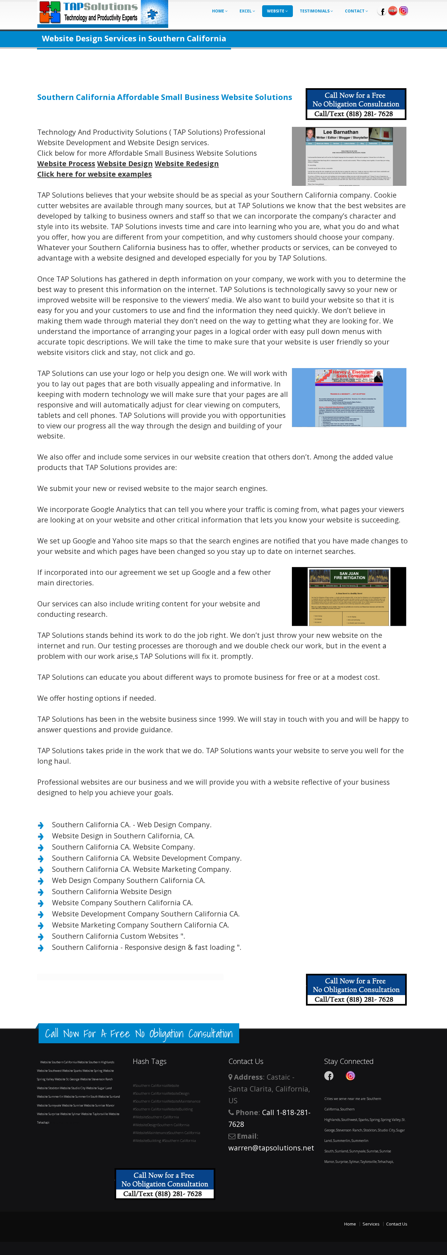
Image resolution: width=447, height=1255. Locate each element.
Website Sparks (72, 1071)
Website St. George (67, 1079)
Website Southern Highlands (95, 1062)
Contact (355, 11)
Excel (246, 11)
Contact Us (396, 1224)
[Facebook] (381, 10)
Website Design (125, 163)
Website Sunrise (73, 1105)
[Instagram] (403, 10)
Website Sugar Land (99, 1088)
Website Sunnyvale (49, 1105)
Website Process (66, 163)
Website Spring (92, 1071)
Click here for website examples (94, 174)
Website (276, 11)
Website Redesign (187, 163)
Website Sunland (109, 1096)
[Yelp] (392, 10)
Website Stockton (48, 1088)
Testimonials (315, 11)
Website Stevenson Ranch (96, 1079)
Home (218, 11)
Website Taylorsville (95, 1114)
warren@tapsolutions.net (271, 1147)
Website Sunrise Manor (99, 1105)
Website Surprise (48, 1114)
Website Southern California (58, 1062)
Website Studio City (73, 1088)
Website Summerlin (50, 1096)
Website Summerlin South (81, 1096)
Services (371, 1224)
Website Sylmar (70, 1114)
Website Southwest (49, 1071)
